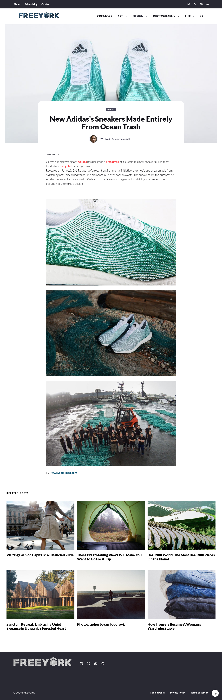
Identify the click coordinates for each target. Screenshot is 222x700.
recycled (66, 166)
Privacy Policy (177, 692)
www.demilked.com (64, 472)
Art (120, 16)
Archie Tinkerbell (121, 138)
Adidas (82, 161)
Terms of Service (200, 692)
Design (138, 16)
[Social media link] (188, 4)
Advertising (31, 4)
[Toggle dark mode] (215, 693)
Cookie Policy (157, 692)
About (17, 4)
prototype (112, 161)
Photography (164, 16)
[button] (200, 16)
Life (188, 16)
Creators (104, 16)
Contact (45, 4)
